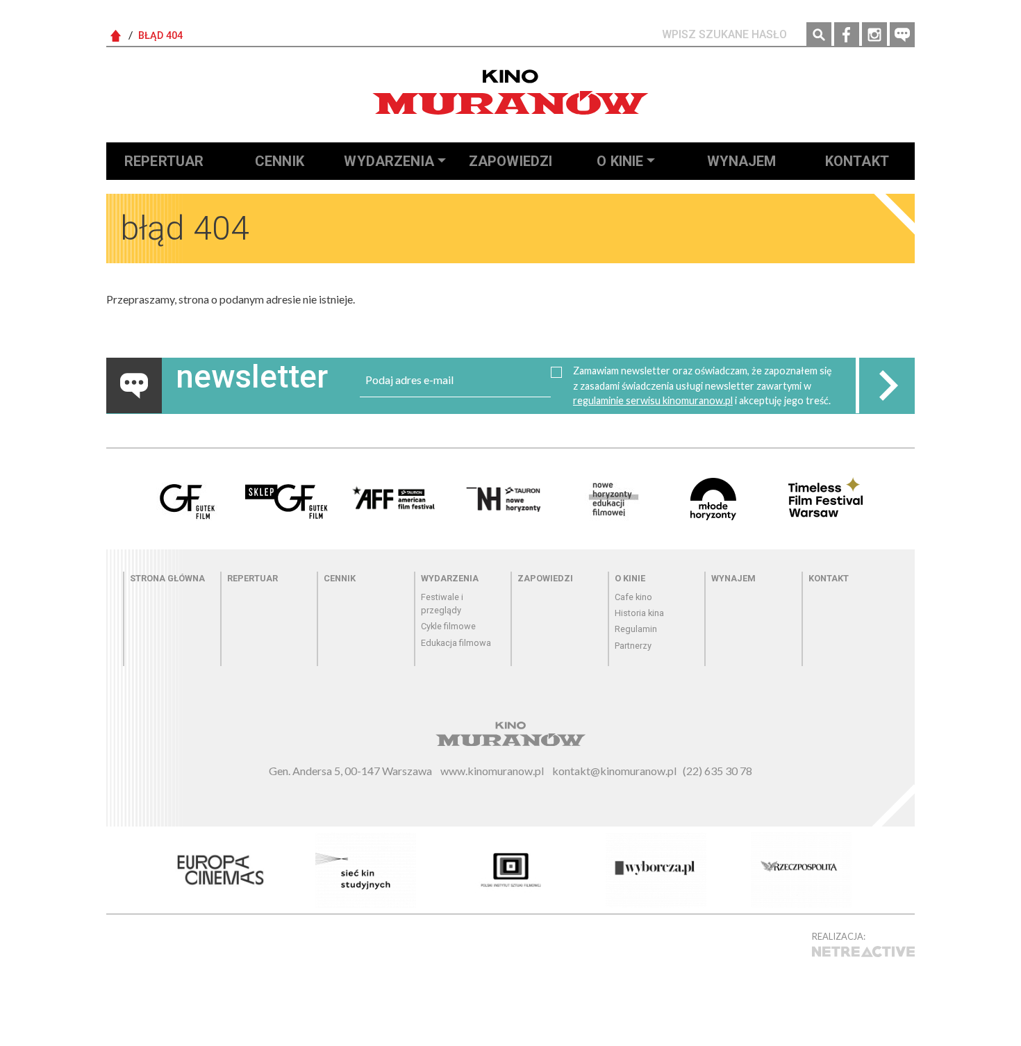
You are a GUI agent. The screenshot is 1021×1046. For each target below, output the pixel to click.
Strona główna (167, 578)
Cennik (279, 161)
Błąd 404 (160, 36)
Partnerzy (633, 645)
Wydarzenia (389, 161)
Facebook (846, 34)
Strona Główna (116, 36)
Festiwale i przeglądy (442, 603)
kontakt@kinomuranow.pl (614, 770)
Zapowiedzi (511, 161)
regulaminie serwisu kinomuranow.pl (653, 400)
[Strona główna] (510, 92)
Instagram (874, 34)
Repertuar (164, 161)
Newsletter (902, 34)
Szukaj (818, 34)
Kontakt (857, 161)
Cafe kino (633, 597)
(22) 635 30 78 (717, 770)
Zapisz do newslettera (887, 385)
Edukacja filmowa (456, 643)
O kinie (620, 161)
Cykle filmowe (448, 626)
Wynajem (742, 161)
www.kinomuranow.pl (492, 770)
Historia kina (639, 613)
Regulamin (636, 629)
